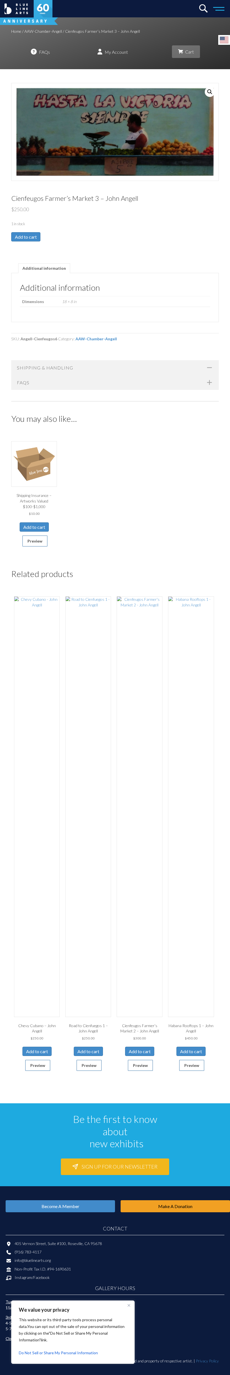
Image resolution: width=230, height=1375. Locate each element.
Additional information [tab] (44, 268)
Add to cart (26, 236)
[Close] (128, 1305)
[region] (73, 1332)
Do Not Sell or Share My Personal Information (58, 1352)
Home (16, 31)
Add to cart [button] (34, 527)
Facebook (41, 1277)
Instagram (23, 1277)
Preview (34, 541)
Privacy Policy (207, 1360)
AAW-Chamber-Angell (43, 31)
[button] (210, 92)
